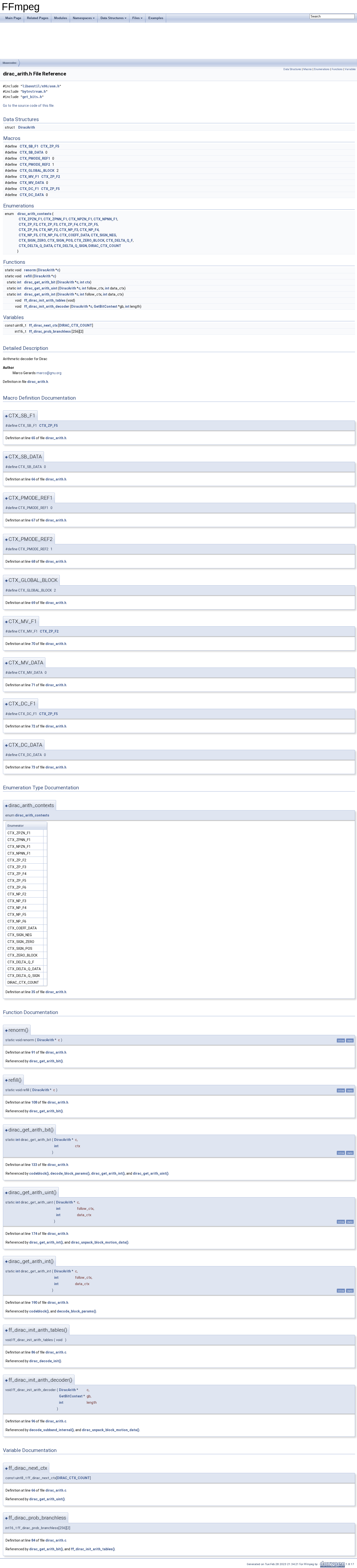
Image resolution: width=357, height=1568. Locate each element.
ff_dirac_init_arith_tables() (93, 1549)
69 (33, 603)
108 (34, 1102)
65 (33, 438)
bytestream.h (34, 91)
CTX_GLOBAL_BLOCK (37, 171)
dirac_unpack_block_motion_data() (99, 1242)
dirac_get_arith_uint (40, 288)
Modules (60, 18)
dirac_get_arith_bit (39, 282)
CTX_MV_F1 (29, 177)
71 (33, 685)
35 (33, 992)
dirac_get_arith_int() (108, 1173)
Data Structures (112, 18)
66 (33, 479)
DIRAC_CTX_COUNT (104, 246)
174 (34, 1234)
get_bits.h (32, 97)
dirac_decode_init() (45, 1361)
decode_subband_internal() (51, 1430)
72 (33, 726)
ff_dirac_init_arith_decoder (46, 306)
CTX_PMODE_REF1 (35, 158)
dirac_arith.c (55, 1352)
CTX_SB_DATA (31, 152)
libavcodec (10, 62)
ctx (87, 282)
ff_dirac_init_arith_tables (45, 300)
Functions (337, 69)
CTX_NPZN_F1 (80, 219)
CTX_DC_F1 (29, 189)
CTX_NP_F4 (89, 230)
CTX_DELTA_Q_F (119, 240)
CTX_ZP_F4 (68, 224)
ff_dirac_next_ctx (43, 325)
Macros (307, 69)
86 (33, 1352)
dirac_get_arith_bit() (46, 1061)
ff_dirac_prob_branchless (50, 331)
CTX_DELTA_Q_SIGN (70, 246)
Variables (350, 69)
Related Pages (37, 18)
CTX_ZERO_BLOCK (89, 240)
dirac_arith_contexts (34, 214)
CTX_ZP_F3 (48, 224)
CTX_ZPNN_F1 (55, 219)
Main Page (13, 18)
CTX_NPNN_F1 (105, 219)
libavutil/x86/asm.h (40, 86)
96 (33, 1421)
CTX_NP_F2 (48, 230)
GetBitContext (105, 306)
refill (28, 276)
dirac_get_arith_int (39, 294)
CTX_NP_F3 (68, 230)
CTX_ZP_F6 (28, 230)
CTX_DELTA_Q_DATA (35, 246)
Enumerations (322, 69)
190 (34, 1302)
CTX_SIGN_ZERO (32, 240)
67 (33, 520)
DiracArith (26, 127)
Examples (155, 18)
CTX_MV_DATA (32, 183)
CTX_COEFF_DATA (74, 235)
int (19, 282)
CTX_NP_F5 (28, 235)
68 (33, 561)
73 (33, 767)
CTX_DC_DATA (32, 195)
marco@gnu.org (48, 373)
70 (33, 644)
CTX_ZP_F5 (50, 146)
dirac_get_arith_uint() (151, 1173)
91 (33, 1052)
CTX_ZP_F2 (50, 177)
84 (33, 1540)
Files (136, 18)
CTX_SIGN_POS (60, 240)
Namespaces (82, 18)
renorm (30, 270)
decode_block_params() (70, 1173)
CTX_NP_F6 (48, 235)
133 (34, 1165)
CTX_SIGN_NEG (103, 235)
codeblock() (39, 1173)
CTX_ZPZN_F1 (30, 219)
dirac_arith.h (37, 382)
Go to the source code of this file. (28, 105)
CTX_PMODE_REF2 (35, 164)
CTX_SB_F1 (29, 146)
